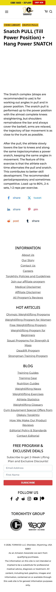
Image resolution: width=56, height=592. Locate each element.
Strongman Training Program (28, 356)
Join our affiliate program (28, 281)
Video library (12, 25)
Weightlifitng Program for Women (28, 319)
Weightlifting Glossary (28, 404)
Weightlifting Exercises (28, 394)
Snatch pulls (30, 25)
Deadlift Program (28, 350)
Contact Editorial (28, 435)
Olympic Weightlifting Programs (28, 314)
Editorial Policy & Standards (28, 430)
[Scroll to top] (50, 579)
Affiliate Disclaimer (28, 292)
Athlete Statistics (28, 399)
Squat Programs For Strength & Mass (28, 343)
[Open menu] (7, 11)
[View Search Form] (50, 12)
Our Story (28, 260)
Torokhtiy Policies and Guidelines (28, 276)
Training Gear (28, 378)
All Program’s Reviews (28, 297)
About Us (28, 255)
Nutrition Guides (28, 383)
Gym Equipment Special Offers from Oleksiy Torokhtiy (28, 413)
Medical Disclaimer (28, 287)
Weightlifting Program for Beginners (28, 333)
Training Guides (28, 372)
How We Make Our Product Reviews (28, 423)
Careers (28, 271)
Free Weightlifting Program (28, 325)
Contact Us (28, 265)
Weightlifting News (28, 388)
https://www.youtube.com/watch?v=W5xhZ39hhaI (27, 53)
